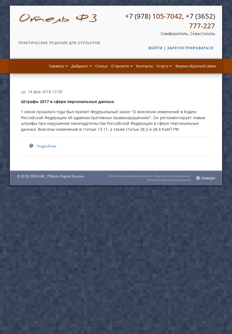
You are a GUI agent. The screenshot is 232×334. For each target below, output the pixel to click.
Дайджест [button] (80, 65)
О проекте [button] (120, 65)
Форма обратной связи (195, 65)
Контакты (144, 65)
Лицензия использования (172, 176)
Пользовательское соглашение (169, 180)
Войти (156, 48)
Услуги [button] (162, 65)
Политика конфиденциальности (130, 176)
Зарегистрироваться (190, 48)
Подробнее (46, 146)
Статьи (101, 65)
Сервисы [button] (57, 65)
